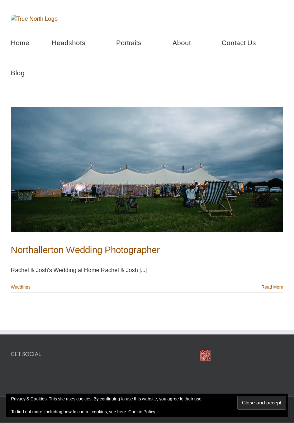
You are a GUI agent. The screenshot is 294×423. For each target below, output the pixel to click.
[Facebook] (14, 372)
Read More (272, 287)
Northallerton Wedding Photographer (85, 249)
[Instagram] (26, 372)
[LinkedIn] (38, 372)
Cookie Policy (141, 411)
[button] (49, 72)
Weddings (20, 287)
